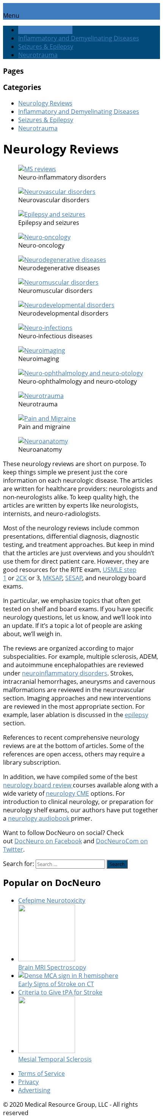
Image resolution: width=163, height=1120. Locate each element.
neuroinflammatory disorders (64, 673)
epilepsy (136, 715)
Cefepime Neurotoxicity (51, 900)
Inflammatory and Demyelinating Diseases (78, 38)
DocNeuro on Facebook (48, 841)
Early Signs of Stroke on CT (56, 984)
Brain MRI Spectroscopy (52, 967)
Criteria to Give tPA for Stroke (60, 992)
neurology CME (67, 793)
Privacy (28, 1082)
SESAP (74, 578)
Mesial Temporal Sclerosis (55, 1059)
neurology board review (38, 785)
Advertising (34, 1090)
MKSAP (53, 578)
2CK (21, 578)
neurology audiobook (39, 818)
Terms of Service (41, 1073)
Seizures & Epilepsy (45, 46)
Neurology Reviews (45, 30)
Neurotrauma (38, 55)
